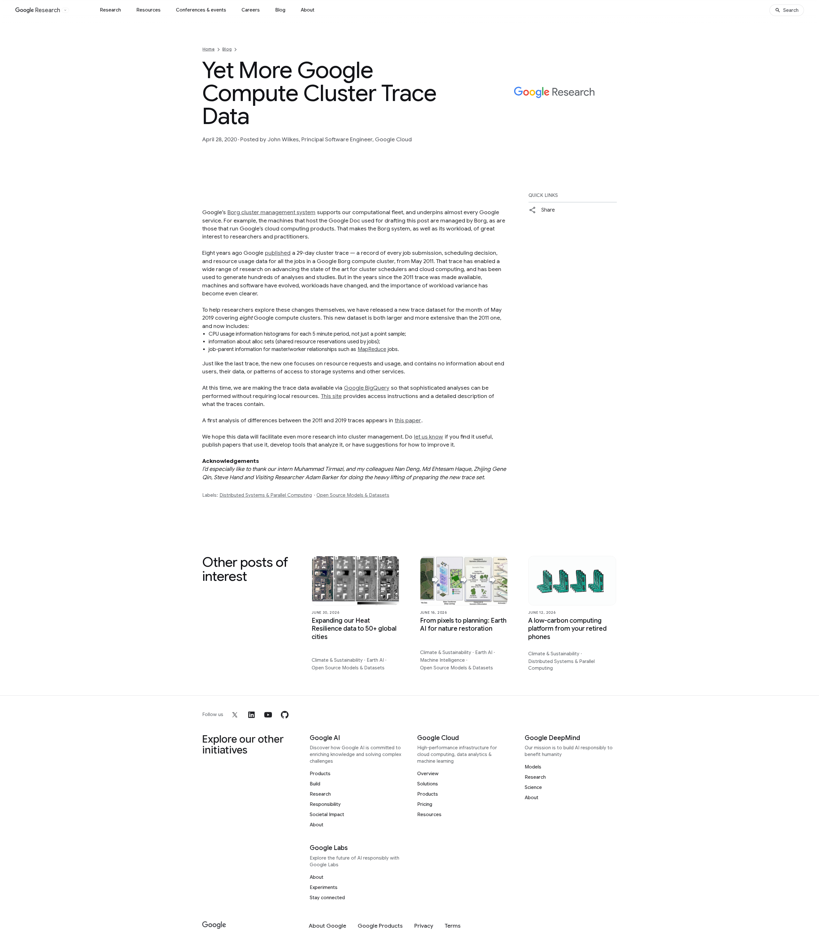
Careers (251, 10)
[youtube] (268, 714)
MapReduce (372, 349)
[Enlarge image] (611, 121)
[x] (235, 714)
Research (110, 10)
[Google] (214, 925)
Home (209, 49)
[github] (284, 714)
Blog (280, 10)
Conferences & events (201, 10)
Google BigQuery (366, 387)
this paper (408, 420)
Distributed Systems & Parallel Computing (265, 495)
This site (331, 396)
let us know (428, 436)
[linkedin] (251, 714)
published (277, 252)
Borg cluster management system (271, 212)
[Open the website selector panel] (65, 10)
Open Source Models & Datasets (352, 495)
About (307, 10)
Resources (148, 10)
